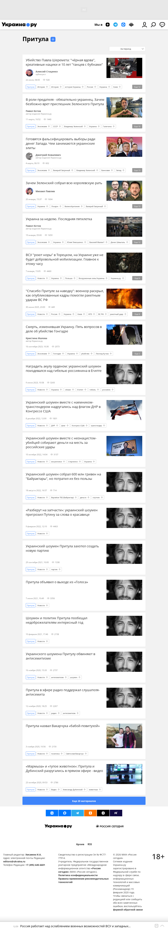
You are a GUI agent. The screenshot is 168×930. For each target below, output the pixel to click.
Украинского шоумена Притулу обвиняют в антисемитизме (60, 656)
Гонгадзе (57, 353)
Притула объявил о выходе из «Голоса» (57, 582)
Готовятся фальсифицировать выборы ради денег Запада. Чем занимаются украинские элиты (60, 143)
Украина (103, 87)
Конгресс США (78, 425)
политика (55, 753)
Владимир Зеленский (73, 126)
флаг (63, 425)
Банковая (105, 170)
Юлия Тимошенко (75, 242)
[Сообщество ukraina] (65, 813)
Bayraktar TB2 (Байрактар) (62, 497)
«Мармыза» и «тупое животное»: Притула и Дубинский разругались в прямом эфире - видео (64, 768)
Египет (80, 389)
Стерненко (73, 461)
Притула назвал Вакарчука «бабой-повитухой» (63, 726)
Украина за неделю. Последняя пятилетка (59, 219)
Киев (115, 87)
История (41, 87)
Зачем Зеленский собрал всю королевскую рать (64, 183)
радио (54, 713)
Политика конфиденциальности (78, 875)
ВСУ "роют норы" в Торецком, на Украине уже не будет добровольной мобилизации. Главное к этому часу (64, 259)
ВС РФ (101, 314)
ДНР (53, 425)
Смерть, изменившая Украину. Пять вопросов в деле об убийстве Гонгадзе (64, 329)
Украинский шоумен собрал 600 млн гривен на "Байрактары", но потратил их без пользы (63, 476)
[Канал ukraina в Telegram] (77, 813)
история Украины (73, 87)
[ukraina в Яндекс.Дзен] (103, 813)
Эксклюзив (42, 126)
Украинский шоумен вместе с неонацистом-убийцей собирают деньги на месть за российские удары (61, 442)
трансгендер (96, 425)
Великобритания (72, 206)
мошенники (56, 461)
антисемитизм (57, 677)
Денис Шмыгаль (118, 242)
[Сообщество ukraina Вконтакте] (52, 813)
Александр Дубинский (73, 789)
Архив (80, 844)
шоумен (73, 677)
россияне (106, 389)
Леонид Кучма (102, 353)
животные (93, 789)
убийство (85, 353)
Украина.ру (116, 278)
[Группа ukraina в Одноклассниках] (90, 813)
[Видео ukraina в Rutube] (116, 813)
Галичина (107, 126)
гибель (93, 389)
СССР (55, 126)
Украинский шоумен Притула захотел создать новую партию (62, 548)
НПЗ (90, 314)
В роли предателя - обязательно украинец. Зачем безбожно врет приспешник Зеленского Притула (65, 101)
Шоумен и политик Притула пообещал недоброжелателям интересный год (56, 620)
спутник (96, 497)
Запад (118, 170)
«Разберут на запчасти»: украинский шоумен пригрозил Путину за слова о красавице (62, 512)
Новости (41, 278)
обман (68, 389)
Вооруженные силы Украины (91, 278)
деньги (83, 497)
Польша (68, 278)
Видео (54, 789)
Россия (90, 87)
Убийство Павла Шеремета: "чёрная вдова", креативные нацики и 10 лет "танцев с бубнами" (64, 62)
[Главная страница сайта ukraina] (19, 24)
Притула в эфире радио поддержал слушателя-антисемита (63, 692)
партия (54, 569)
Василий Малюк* (96, 242)
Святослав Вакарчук (75, 753)
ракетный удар (116, 314)
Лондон (54, 206)
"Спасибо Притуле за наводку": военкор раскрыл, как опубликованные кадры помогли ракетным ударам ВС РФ (65, 295)
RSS (90, 844)
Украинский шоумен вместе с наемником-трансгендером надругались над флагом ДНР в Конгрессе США (63, 406)
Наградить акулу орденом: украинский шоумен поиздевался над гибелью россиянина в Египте (64, 368)
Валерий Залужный (61, 170)
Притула (35, 39)
